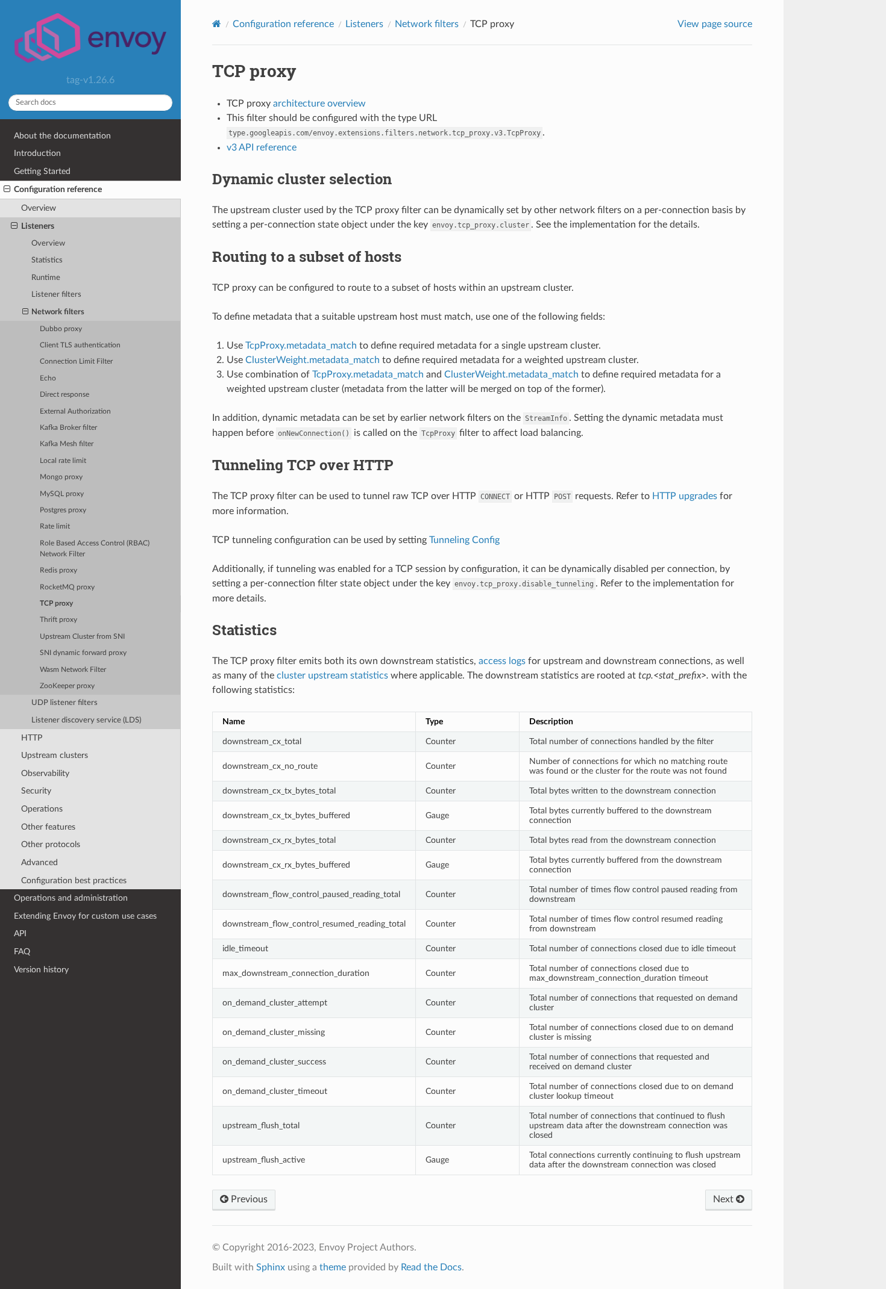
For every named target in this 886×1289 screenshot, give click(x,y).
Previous (248, 1199)
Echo (48, 378)
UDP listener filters (64, 703)
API (20, 933)
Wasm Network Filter (73, 669)
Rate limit (55, 526)
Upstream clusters (54, 755)
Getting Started (42, 171)
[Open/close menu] (7, 189)
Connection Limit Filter (76, 361)
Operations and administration (71, 897)
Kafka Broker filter (68, 427)
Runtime (45, 278)
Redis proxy (58, 570)
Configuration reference (58, 189)
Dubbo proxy (61, 329)
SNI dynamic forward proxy (83, 653)
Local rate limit (63, 461)
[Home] (216, 24)
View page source (714, 24)
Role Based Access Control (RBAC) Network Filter (94, 549)
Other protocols (50, 844)
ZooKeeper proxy (67, 686)
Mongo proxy (61, 477)
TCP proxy (56, 603)
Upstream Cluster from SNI (82, 636)
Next (724, 1199)
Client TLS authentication (80, 345)
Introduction (37, 153)
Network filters (57, 312)
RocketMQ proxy (67, 587)
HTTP (31, 737)
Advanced (39, 862)
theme (332, 1267)
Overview (38, 208)
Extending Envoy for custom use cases (85, 916)
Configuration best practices (74, 880)
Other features (48, 826)
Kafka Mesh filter (66, 444)
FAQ (22, 951)
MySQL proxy (62, 494)
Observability (45, 773)
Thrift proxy (58, 620)
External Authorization (75, 411)
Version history (41, 969)
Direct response (64, 394)
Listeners (37, 226)
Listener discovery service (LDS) (86, 720)
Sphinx (270, 1267)
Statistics (47, 260)
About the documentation (62, 135)
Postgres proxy (63, 510)
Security (36, 790)
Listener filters (56, 295)
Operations (42, 808)
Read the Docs (431, 1267)
